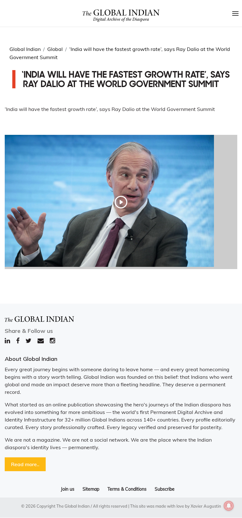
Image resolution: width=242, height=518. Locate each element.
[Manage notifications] (229, 506)
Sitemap (91, 489)
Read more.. (25, 464)
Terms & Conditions (127, 489)
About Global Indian (31, 358)
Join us (67, 489)
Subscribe (165, 489)
